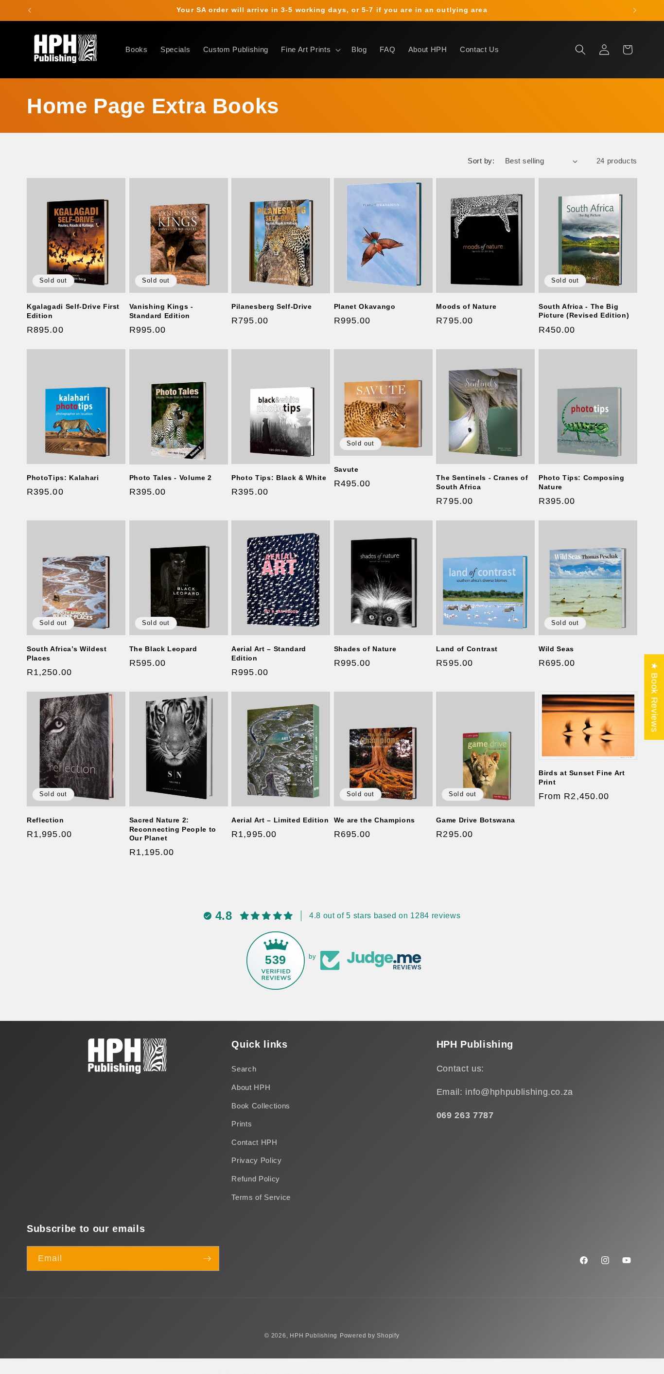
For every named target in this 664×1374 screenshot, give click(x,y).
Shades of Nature (365, 649)
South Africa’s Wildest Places (67, 653)
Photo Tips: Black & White (279, 478)
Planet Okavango (365, 306)
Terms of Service (261, 1197)
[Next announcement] (635, 10)
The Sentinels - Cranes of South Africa (482, 482)
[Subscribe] (207, 1258)
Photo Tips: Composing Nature (582, 482)
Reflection (45, 820)
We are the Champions (374, 820)
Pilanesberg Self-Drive (271, 306)
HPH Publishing (313, 1335)
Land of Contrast (467, 649)
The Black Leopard (163, 649)
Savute (346, 469)
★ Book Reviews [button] (654, 697)
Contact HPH (254, 1142)
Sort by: (481, 161)
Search (243, 1069)
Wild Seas (556, 649)
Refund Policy (255, 1179)
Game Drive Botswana (475, 820)
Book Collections (260, 1106)
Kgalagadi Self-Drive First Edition (73, 311)
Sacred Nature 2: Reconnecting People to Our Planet (173, 829)
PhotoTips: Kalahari (63, 478)
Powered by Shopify (370, 1335)
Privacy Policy (256, 1161)
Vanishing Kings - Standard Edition (161, 311)
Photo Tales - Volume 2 (170, 478)
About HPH (250, 1087)
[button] (310, 49)
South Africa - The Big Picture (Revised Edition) (584, 311)
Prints (241, 1124)
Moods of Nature (466, 306)
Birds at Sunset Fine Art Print (582, 777)
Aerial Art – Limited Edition (280, 820)
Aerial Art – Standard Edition (268, 653)
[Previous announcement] (29, 10)
